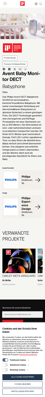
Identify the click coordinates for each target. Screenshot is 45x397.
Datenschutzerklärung (28, 355)
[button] (34, 4)
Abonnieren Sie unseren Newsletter (16, 308)
